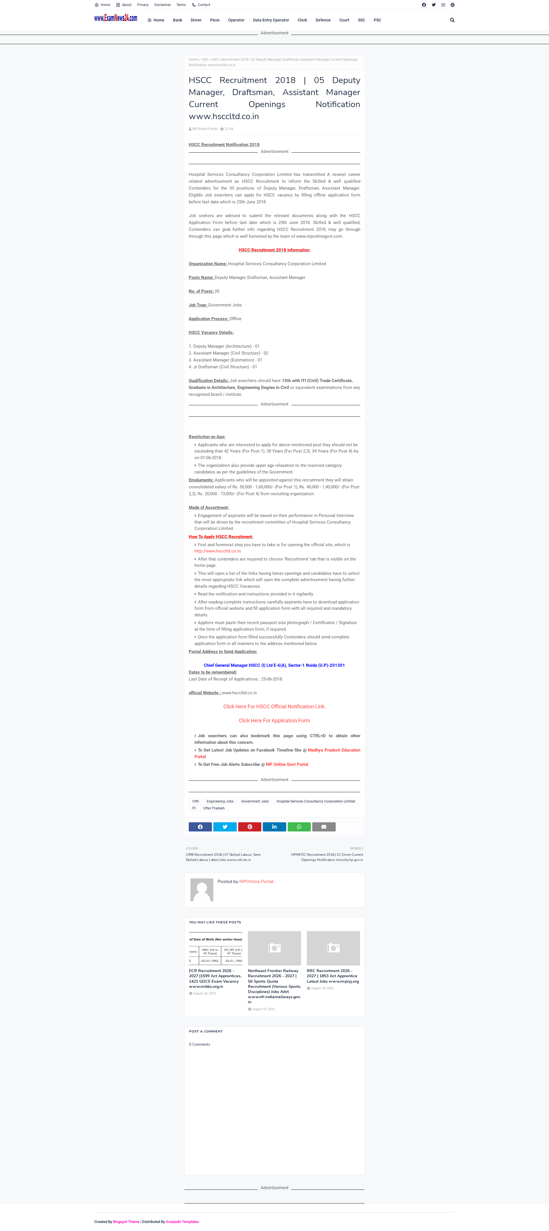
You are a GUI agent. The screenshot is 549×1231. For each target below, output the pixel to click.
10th (204, 60)
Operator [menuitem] (236, 20)
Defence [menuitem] (323, 20)
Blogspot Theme (126, 1222)
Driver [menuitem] (196, 20)
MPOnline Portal (205, 129)
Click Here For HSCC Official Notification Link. (274, 706)
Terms (181, 5)
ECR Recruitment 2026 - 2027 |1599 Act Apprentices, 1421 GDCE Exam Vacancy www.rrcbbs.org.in (215, 978)
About (127, 5)
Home (105, 5)
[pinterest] (452, 5)
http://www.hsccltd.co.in (217, 551)
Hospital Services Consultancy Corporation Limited (316, 801)
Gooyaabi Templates (182, 1222)
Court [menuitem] (344, 20)
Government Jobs (255, 801)
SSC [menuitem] (361, 20)
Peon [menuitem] (215, 20)
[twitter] (433, 5)
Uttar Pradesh (214, 808)
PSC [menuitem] (377, 20)
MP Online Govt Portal (287, 764)
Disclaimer (162, 5)
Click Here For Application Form (274, 720)
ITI (194, 808)
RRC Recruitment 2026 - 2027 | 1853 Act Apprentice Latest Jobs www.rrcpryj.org (333, 976)
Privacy (143, 5)
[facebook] (424, 5)
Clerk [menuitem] (302, 20)
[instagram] (443, 5)
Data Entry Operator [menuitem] (271, 20)
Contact (204, 5)
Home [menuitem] (159, 20)
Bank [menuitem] (177, 20)
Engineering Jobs (220, 801)
